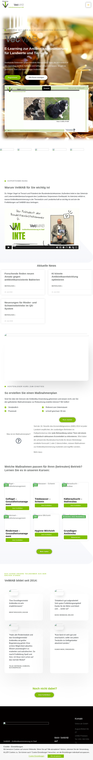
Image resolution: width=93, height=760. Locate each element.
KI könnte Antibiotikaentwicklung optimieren (65, 276)
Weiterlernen (75, 537)
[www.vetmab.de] (13, 5)
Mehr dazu (38, 452)
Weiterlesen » (10, 286)
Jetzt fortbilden (17, 508)
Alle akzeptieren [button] (55, 756)
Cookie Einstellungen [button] (36, 756)
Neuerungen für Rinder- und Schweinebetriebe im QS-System (21, 305)
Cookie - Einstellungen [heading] (13, 747)
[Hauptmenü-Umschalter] (88, 4)
